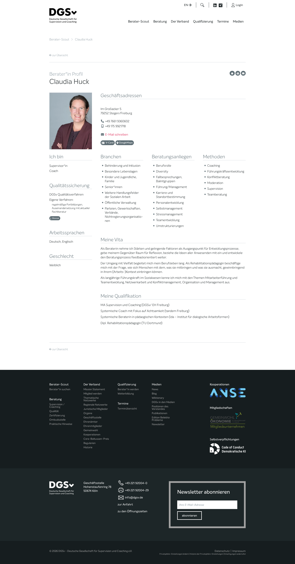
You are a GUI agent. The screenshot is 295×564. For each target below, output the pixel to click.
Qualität (54, 411)
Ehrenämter (90, 422)
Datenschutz (222, 551)
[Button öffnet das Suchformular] (202, 5)
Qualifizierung (203, 21)
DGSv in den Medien (163, 402)
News (155, 389)
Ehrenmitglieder (92, 426)
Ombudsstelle (57, 420)
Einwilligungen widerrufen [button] (235, 554)
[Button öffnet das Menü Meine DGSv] (259, 24)
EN (186, 5)
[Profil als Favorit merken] (232, 73)
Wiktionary (158, 398)
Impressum (239, 551)
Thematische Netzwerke (91, 399)
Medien (238, 21)
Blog (154, 393)
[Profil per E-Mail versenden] (243, 73)
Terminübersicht (127, 408)
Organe (87, 413)
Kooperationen (91, 434)
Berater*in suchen (59, 389)
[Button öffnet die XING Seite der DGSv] (222, 5)
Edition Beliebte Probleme (161, 418)
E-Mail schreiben (116, 135)
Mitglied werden (92, 393)
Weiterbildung (126, 393)
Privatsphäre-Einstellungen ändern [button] (174, 554)
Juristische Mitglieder (95, 409)
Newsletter (158, 424)
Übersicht (60, 55)
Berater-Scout (138, 21)
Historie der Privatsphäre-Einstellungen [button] (206, 554)
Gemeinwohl (90, 430)
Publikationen (159, 413)
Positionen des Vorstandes (160, 407)
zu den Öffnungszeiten (132, 511)
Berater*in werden (128, 389)
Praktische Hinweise (60, 424)
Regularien (89, 443)
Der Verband (180, 21)
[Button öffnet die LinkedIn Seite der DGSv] (213, 5)
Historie (87, 447)
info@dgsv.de (134, 497)
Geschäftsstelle (92, 417)
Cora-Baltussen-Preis (96, 439)
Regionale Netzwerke (95, 404)
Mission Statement (94, 389)
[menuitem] (138, 23)
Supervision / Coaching (57, 405)
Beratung (160, 21)
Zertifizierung (57, 415)
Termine (223, 21)
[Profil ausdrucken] (237, 73)
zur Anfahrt (125, 504)
